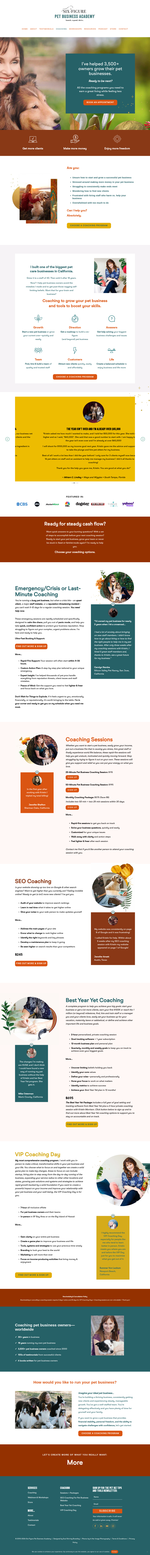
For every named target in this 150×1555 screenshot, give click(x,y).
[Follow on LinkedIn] (101, 1526)
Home (25, 29)
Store (113, 29)
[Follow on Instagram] (113, 1526)
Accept (114, 1551)
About (33, 29)
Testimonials (46, 29)
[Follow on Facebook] (95, 1526)
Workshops (75, 29)
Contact (123, 29)
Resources (90, 29)
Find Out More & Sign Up (31, 646)
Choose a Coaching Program (89, 226)
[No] (147, 1552)
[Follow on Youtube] (107, 1526)
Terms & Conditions (119, 1539)
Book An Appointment (100, 102)
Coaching (61, 29)
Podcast (103, 29)
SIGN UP (72, 777)
